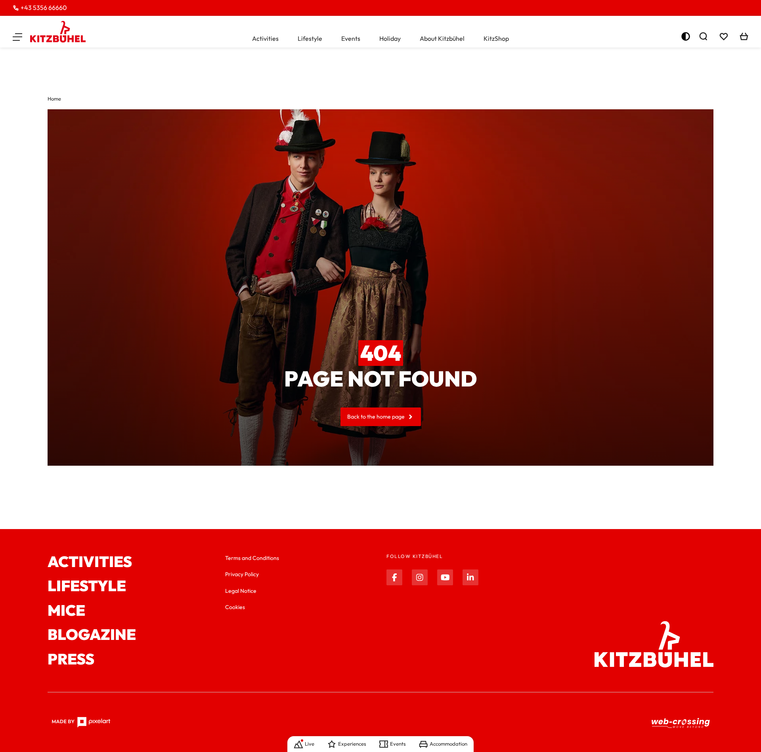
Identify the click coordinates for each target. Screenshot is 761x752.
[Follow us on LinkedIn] (470, 577)
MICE (66, 611)
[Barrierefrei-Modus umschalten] (685, 36)
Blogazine (92, 635)
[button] (17, 36)
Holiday (390, 38)
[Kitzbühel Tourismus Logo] (58, 32)
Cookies (235, 607)
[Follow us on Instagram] (420, 577)
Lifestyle (310, 38)
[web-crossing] (681, 722)
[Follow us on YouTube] (445, 577)
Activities (265, 38)
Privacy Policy (242, 574)
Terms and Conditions (252, 558)
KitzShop (496, 38)
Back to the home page (376, 416)
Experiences (352, 744)
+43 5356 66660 (44, 7)
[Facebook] (394, 577)
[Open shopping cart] (743, 36)
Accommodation (448, 744)
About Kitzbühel (442, 38)
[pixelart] (81, 722)
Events (350, 38)
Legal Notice (240, 590)
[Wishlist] (724, 36)
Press (71, 659)
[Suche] (703, 36)
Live (309, 744)
